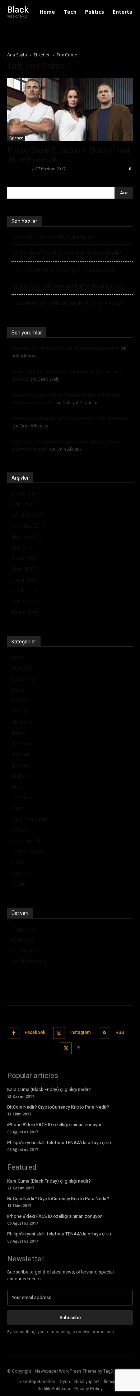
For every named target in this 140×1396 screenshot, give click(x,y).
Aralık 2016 (24, 601)
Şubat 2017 (24, 579)
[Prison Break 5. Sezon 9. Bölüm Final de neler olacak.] (70, 109)
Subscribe (70, 1317)
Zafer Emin (19, 168)
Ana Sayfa (17, 55)
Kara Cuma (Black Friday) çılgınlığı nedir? (56, 237)
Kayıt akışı (22, 939)
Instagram (80, 1032)
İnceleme (22, 743)
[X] (66, 1048)
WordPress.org (28, 961)
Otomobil (22, 797)
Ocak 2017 (23, 590)
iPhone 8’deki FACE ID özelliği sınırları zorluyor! (63, 270)
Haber (18, 732)
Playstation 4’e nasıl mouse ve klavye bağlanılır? (64, 348)
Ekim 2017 (23, 504)
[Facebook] (14, 1033)
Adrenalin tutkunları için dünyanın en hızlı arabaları (69, 418)
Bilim (17, 657)
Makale (19, 775)
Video (17, 862)
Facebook (35, 1032)
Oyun (17, 808)
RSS (120, 1032)
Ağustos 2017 (27, 515)
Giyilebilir (21, 721)
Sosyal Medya (27, 851)
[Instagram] (59, 1033)
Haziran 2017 (26, 536)
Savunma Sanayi (30, 818)
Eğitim (18, 689)
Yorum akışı (24, 950)
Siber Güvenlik (27, 840)
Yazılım (19, 883)
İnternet (20, 754)
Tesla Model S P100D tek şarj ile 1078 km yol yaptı (67, 303)
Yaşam (19, 872)
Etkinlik (19, 711)
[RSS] (105, 1033)
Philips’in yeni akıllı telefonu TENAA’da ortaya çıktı (67, 286)
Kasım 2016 (25, 612)
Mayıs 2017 (24, 547)
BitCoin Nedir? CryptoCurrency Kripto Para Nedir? (66, 253)
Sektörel (21, 829)
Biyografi (21, 668)
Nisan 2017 (24, 558)
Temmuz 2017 (28, 525)
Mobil (17, 786)
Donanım (22, 678)
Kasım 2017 (25, 493)
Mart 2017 (23, 568)
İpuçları (19, 765)
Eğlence (16, 137)
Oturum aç (23, 928)
